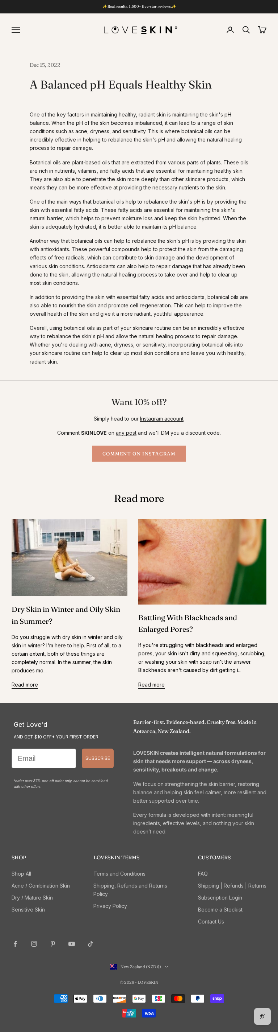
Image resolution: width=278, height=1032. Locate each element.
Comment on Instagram (139, 453)
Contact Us (211, 921)
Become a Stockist (220, 909)
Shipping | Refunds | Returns (232, 885)
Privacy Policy (110, 906)
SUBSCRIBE (97, 758)
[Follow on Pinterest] (52, 943)
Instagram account (162, 418)
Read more (25, 684)
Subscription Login (220, 897)
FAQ (203, 874)
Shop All (21, 874)
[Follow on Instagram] (34, 943)
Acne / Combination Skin (41, 885)
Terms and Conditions (119, 874)
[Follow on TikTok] (90, 943)
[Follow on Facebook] (15, 943)
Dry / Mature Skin (32, 897)
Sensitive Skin (28, 909)
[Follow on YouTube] (71, 943)
